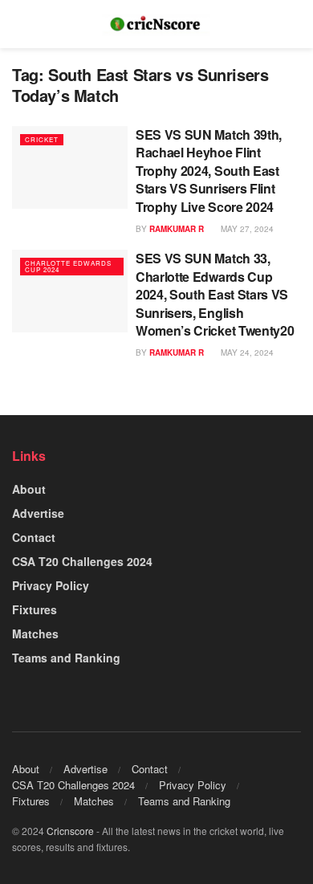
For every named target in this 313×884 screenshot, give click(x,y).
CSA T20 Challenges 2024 (82, 561)
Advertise (38, 513)
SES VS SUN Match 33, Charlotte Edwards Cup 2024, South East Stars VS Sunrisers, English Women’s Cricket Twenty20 (215, 294)
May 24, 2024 (246, 352)
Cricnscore (70, 830)
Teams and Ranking (66, 658)
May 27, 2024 (246, 228)
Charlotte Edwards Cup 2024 (68, 266)
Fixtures (34, 609)
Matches (35, 633)
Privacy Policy (50, 585)
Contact (33, 537)
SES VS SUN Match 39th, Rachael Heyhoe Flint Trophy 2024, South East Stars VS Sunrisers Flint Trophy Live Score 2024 (209, 170)
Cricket (42, 139)
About (29, 489)
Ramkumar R (176, 228)
